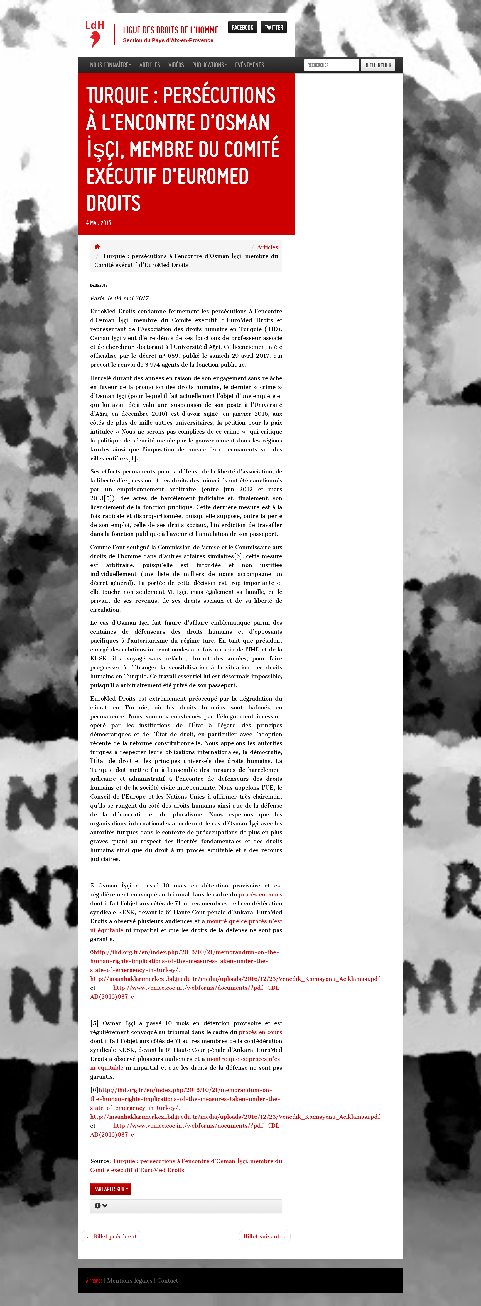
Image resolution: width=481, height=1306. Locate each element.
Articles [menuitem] (149, 65)
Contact (167, 1280)
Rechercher (377, 65)
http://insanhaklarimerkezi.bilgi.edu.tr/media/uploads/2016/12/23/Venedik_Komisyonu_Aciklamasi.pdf (235, 979)
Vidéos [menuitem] (176, 65)
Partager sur (109, 1189)
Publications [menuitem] (208, 65)
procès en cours (260, 894)
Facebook (242, 27)
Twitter (274, 27)
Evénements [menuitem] (249, 65)
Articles (267, 247)
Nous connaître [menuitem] (109, 65)
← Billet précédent (111, 1236)
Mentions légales (130, 1280)
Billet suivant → (264, 1236)
